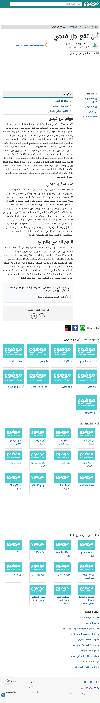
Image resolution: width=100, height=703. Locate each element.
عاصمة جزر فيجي (89, 116)
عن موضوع (35, 681)
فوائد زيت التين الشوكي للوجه (85, 656)
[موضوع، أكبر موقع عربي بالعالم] (91, 4)
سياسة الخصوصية (32, 687)
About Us (35, 692)
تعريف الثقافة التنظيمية (87, 640)
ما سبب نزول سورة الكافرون (86, 645)
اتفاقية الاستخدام (9, 687)
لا (34, 316)
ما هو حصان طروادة (90, 651)
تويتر (68, 328)
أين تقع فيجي (91, 106)
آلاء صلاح (69, 44)
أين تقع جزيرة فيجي (91, 100)
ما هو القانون (92, 623)
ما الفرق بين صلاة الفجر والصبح (84, 634)
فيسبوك (75, 328)
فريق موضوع (11, 692)
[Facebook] (97, 682)
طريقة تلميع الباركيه (89, 618)
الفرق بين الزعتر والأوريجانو (86, 667)
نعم (41, 316)
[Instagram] (86, 682)
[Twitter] (91, 682)
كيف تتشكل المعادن (89, 662)
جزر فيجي (93, 111)
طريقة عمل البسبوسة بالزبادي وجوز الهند (80, 629)
